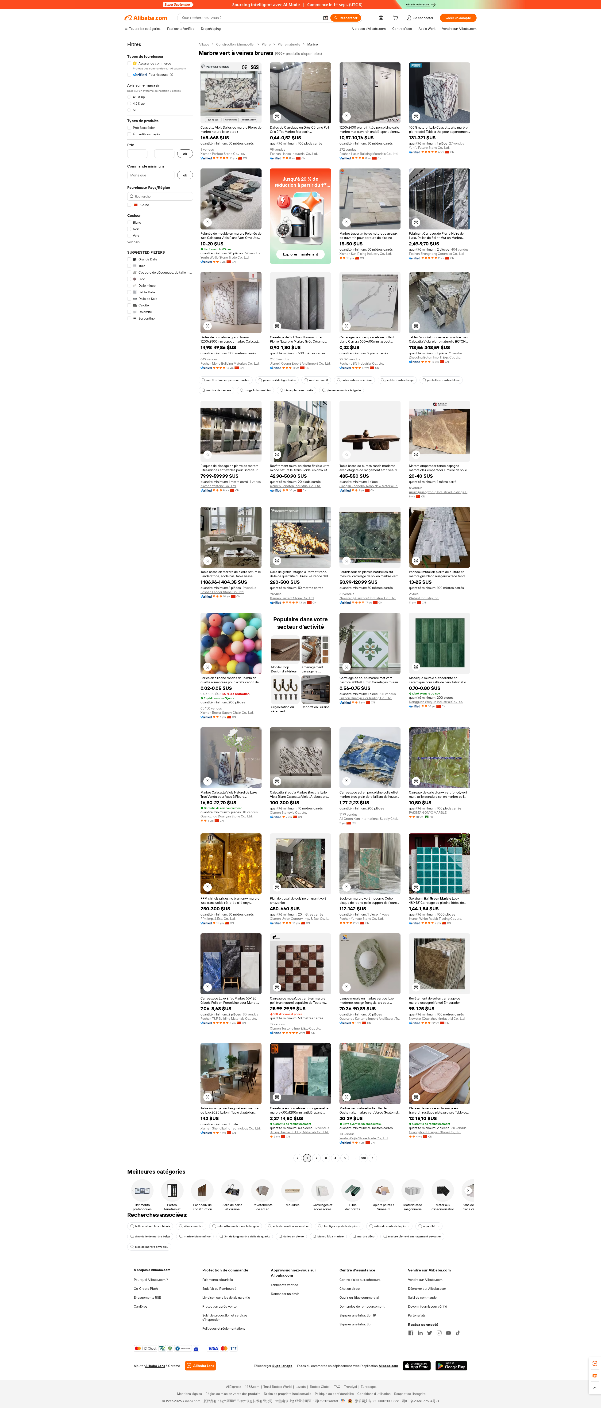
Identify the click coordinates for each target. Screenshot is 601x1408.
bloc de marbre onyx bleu (151, 1246)
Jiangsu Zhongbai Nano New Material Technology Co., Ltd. (370, 486)
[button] (325, 18)
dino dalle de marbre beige (152, 1236)
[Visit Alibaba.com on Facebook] (411, 1333)
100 (363, 1158)
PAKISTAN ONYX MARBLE (428, 812)
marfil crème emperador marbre (228, 380)
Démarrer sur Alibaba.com (427, 1288)
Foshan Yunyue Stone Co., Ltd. (361, 918)
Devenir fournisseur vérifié (427, 1306)
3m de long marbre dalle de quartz (247, 1236)
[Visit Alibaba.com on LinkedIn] (420, 1333)
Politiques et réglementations (223, 1328)
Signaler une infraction (355, 1324)
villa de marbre (193, 1226)
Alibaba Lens (155, 1366)
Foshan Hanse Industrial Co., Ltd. (294, 154)
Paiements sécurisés (217, 1280)
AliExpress (233, 1387)
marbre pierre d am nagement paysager (414, 1236)
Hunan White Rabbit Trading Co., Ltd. (435, 918)
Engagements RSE (147, 1297)
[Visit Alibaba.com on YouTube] (448, 1333)
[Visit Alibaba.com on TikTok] (458, 1333)
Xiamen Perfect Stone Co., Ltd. (222, 154)
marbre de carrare (218, 390)
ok (185, 154)
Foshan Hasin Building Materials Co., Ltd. (368, 154)
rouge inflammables (258, 390)
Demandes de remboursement (362, 1306)
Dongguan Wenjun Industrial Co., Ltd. (436, 702)
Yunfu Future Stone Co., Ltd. (429, 147)
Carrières (140, 1306)
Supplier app (282, 1366)
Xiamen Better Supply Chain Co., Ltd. (227, 712)
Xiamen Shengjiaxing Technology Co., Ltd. (230, 1128)
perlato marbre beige (399, 380)
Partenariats (417, 1315)
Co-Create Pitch (146, 1288)
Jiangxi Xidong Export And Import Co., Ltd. (300, 363)
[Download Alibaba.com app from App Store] (417, 1365)
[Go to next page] (373, 1158)
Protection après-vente (219, 1306)
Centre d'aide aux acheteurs (360, 1280)
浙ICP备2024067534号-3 (420, 1401)
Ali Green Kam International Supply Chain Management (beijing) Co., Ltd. (370, 818)
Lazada (301, 1387)
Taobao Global (320, 1387)
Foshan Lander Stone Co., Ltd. (222, 592)
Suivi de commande (422, 1297)
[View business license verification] (343, 1401)
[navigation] (160, 601)
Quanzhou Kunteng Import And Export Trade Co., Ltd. (370, 1018)
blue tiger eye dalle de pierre (341, 1226)
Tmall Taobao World (277, 1387)
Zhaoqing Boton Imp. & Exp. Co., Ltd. (435, 357)
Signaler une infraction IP (357, 1315)
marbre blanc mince (197, 1236)
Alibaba (204, 44)
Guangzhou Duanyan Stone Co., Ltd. (226, 816)
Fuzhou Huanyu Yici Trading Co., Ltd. (365, 698)
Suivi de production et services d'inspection (224, 1317)
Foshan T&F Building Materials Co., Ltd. (228, 1018)
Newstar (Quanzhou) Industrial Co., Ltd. (367, 598)
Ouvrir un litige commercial (359, 1297)
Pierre (266, 44)
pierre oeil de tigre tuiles (279, 380)
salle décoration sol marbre (291, 1226)
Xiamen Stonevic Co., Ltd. (288, 812)
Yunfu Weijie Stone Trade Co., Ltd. (224, 257)
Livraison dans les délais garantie (226, 1297)
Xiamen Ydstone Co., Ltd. (218, 486)
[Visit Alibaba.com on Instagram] (439, 1333)
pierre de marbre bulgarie (344, 390)
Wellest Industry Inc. (424, 598)
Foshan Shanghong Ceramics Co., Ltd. (436, 254)
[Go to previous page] (297, 1158)
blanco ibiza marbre (330, 1236)
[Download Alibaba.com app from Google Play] (451, 1365)
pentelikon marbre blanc (443, 380)
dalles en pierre (293, 1236)
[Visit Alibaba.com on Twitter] (429, 1333)
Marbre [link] (312, 44)
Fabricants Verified (284, 1285)
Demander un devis (285, 1294)
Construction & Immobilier (235, 44)
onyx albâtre (431, 1226)
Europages (369, 1387)
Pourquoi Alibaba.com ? (151, 1280)
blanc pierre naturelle (299, 390)
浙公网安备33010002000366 (377, 1401)
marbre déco (365, 1236)
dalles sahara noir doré (357, 380)
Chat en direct (349, 1288)
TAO (337, 1387)
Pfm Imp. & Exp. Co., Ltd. (217, 918)
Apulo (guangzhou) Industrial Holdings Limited (439, 492)
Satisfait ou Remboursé (219, 1288)
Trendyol (350, 1387)
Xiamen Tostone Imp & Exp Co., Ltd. (295, 1028)
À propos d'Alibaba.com (152, 1270)
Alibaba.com (388, 1366)
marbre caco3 (318, 380)
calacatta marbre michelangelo (238, 1226)
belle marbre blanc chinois (152, 1226)
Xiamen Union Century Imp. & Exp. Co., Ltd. (300, 918)
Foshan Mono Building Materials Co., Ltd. (229, 363)
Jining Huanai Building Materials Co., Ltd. (299, 1132)
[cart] (396, 18)
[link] (595, 1363)
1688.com (252, 1387)
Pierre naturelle (289, 44)
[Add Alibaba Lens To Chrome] (200, 1365)
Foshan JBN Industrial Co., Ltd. (361, 363)
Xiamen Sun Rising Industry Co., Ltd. (365, 254)
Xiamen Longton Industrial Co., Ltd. (295, 486)
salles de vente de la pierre (391, 1226)
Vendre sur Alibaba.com (425, 1280)
